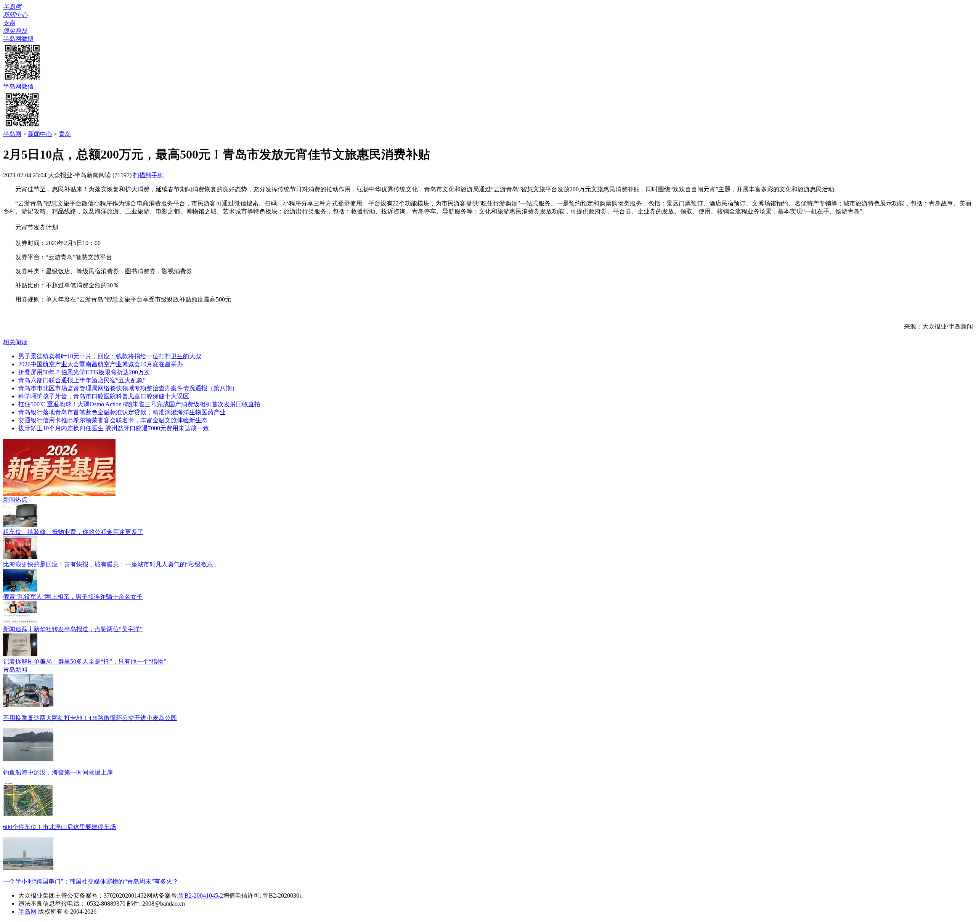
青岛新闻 (15, 669)
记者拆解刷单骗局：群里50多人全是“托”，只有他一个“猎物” (84, 661)
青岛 (65, 134)
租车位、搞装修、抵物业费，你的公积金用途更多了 (73, 532)
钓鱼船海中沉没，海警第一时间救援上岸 (58, 772)
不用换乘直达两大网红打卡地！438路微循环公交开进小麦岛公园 (90, 718)
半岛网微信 (18, 86)
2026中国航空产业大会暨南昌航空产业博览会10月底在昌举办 (100, 364)
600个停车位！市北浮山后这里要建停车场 (59, 827)
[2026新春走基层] (59, 494)
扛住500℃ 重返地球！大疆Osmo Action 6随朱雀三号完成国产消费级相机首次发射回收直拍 (139, 404)
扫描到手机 (148, 175)
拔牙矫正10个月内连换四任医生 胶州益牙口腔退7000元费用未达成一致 (113, 428)
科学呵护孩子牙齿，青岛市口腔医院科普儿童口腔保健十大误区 (103, 396)
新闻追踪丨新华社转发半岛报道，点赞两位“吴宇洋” (73, 629)
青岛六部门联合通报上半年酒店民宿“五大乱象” (82, 380)
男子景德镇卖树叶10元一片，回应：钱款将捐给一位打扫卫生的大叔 (109, 356)
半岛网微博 (18, 38)
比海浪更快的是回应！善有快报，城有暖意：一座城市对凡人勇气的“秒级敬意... (110, 564)
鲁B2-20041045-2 (200, 895)
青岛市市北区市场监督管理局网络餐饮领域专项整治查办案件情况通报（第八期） (128, 388)
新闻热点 (15, 499)
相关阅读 (15, 342)
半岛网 (12, 134)
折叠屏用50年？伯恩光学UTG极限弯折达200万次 (84, 372)
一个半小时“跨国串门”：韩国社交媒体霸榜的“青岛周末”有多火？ (90, 881)
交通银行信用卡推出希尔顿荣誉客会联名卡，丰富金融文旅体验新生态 (112, 420)
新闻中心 (40, 134)
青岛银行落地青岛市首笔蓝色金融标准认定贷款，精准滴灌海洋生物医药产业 (122, 412)
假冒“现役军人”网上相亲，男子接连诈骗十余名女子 (73, 596)
